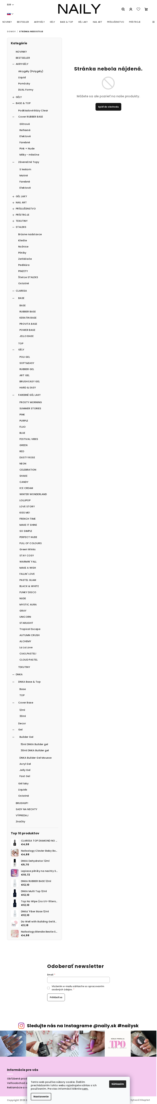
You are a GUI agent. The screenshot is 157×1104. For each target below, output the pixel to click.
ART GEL (24, 375)
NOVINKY (21, 51)
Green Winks (27, 549)
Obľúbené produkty (20, 1078)
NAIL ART (21, 202)
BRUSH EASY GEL (29, 381)
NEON (22, 463)
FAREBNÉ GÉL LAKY (29, 395)
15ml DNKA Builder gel (34, 744)
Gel (20, 729)
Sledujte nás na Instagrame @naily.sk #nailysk (83, 1026)
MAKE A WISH (27, 568)
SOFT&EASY (26, 363)
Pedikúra (23, 265)
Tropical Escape (29, 629)
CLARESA (21, 291)
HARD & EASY (27, 387)
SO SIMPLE (25, 531)
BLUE (22, 433)
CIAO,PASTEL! (27, 653)
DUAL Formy (25, 89)
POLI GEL (24, 357)
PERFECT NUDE (28, 537)
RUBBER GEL (26, 369)
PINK (22, 414)
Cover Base (25, 702)
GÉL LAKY (21, 196)
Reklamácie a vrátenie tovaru (26, 1087)
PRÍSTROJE (22, 215)
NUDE (22, 598)
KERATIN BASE (28, 317)
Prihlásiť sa (56, 997)
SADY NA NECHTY (26, 809)
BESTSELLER (23, 58)
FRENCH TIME (27, 519)
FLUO (22, 427)
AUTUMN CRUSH (29, 635)
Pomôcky (24, 83)
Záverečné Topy (28, 162)
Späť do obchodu (108, 106)
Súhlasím (117, 1084)
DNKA (19, 674)
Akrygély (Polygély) (30, 71)
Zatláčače (25, 259)
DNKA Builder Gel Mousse (35, 758)
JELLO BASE (26, 336)
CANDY (23, 482)
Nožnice (23, 246)
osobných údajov (62, 989)
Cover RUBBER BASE (30, 116)
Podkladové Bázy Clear (33, 110)
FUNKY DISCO (27, 592)
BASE (21, 298)
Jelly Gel (25, 770)
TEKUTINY (22, 221)
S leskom (25, 169)
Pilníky (22, 253)
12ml (22, 710)
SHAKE (23, 476)
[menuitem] (7, 21)
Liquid (22, 77)
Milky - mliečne (29, 154)
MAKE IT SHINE (28, 525)
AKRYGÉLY (22, 64)
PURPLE (23, 420)
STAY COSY (26, 555)
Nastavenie (41, 1096)
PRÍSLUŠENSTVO (26, 208)
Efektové (25, 136)
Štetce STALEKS (28, 277)
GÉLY (19, 97)
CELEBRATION (27, 469)
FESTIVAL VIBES (28, 439)
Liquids (22, 789)
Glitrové (24, 124)
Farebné (24, 142)
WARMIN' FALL (28, 561)
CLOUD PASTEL (28, 659)
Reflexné (24, 130)
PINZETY (23, 271)
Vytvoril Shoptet (140, 1100)
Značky (20, 821)
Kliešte (22, 240)
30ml (22, 716)
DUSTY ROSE (27, 457)
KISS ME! (24, 512)
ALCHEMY (25, 641)
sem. (85, 1089)
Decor (22, 723)
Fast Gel (24, 776)
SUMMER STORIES (30, 408)
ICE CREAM (26, 488)
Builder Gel (26, 737)
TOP (20, 343)
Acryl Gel (25, 764)
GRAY (23, 610)
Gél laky (23, 783)
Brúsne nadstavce (30, 234)
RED (21, 451)
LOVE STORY (27, 506)
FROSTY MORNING (30, 402)
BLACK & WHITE (29, 586)
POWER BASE (27, 330)
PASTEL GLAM (27, 580)
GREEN (23, 445)
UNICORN (25, 617)
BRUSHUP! (22, 803)
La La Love (26, 647)
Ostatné (23, 283)
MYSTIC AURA (28, 604)
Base (22, 689)
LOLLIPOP (25, 500)
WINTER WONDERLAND (33, 494)
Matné (23, 175)
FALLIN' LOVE (27, 574)
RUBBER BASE (27, 311)
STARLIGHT (26, 623)
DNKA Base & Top (29, 682)
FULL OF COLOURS (30, 543)
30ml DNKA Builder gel (35, 750)
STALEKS (21, 227)
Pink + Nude (26, 148)
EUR (9, 4)
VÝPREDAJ (22, 815)
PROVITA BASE (28, 324)
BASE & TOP (23, 103)
